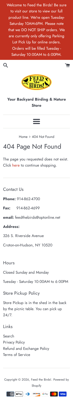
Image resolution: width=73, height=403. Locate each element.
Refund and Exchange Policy (26, 348)
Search (8, 336)
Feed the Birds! (41, 379)
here (16, 165)
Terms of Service (16, 354)
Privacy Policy (14, 342)
